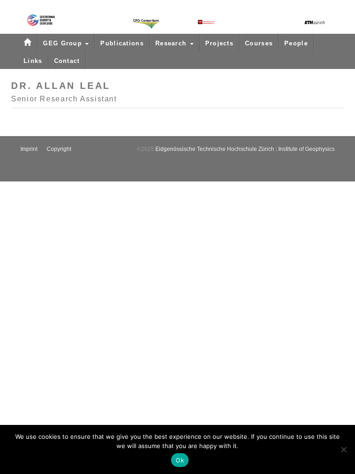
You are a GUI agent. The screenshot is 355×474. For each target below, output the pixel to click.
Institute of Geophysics (306, 149)
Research (172, 43)
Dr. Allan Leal (60, 86)
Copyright (59, 149)
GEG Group (63, 43)
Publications (122, 43)
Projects (219, 43)
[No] (343, 449)
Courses (259, 43)
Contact (67, 60)
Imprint (28, 149)
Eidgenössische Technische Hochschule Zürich (214, 149)
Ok (180, 460)
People (296, 43)
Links (33, 60)
